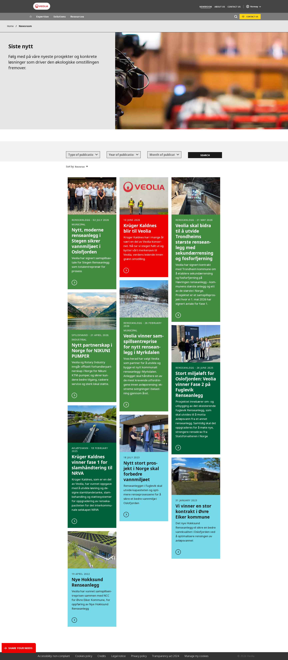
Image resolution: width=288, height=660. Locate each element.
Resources (77, 16)
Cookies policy (83, 656)
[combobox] (83, 155)
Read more (92, 233)
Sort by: (70, 166)
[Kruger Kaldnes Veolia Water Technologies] (41, 6)
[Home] (30, 17)
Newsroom (206, 6)
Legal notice (118, 656)
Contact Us (234, 6)
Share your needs (20, 648)
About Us (219, 6)
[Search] (235, 16)
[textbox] (80, 155)
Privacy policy (139, 656)
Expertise (42, 16)
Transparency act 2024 (165, 656)
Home (10, 26)
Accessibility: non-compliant (54, 656)
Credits (102, 656)
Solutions (60, 16)
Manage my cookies (196, 656)
